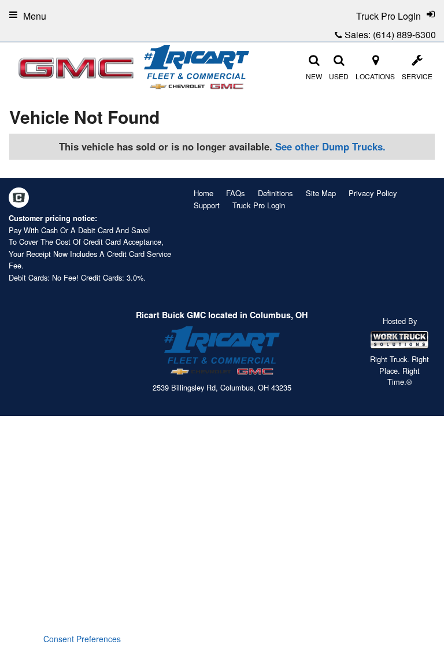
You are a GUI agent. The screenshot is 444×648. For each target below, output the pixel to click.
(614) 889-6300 (404, 34)
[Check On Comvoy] (19, 198)
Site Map (321, 192)
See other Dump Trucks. (330, 146)
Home (203, 192)
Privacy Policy (373, 192)
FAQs (235, 192)
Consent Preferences (82, 639)
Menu (34, 16)
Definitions (275, 192)
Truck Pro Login (258, 205)
